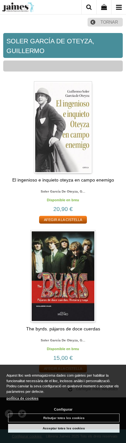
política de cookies (22, 398)
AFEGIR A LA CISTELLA (63, 220)
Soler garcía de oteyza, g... (63, 191)
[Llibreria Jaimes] (18, 8)
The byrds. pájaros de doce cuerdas (63, 328)
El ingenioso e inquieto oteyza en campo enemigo (63, 180)
